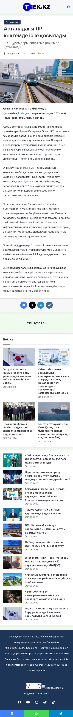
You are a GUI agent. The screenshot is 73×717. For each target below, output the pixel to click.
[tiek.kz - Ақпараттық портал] (36, 6)
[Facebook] (23, 305)
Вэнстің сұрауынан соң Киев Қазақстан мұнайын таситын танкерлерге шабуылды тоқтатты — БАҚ (54, 430)
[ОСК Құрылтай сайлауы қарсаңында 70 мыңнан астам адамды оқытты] (12, 530)
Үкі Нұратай (12, 53)
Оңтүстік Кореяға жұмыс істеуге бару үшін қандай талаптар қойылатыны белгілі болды (17, 376)
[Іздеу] (68, 8)
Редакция (29, 693)
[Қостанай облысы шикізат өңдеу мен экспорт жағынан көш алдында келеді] (19, 411)
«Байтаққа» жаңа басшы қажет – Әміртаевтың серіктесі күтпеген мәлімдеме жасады (47, 459)
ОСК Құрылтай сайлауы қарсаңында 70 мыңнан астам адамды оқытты (45, 529)
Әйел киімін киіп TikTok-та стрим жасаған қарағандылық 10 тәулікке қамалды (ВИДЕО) (47, 561)
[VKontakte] (49, 305)
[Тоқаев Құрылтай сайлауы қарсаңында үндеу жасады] (12, 514)
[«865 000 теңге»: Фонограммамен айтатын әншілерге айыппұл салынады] (12, 596)
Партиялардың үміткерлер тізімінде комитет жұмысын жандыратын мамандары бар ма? (47, 476)
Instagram (24, 113)
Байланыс (43, 693)
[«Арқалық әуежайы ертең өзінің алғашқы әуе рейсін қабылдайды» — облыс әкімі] (12, 579)
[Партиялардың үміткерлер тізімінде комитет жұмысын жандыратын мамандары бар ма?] (12, 477)
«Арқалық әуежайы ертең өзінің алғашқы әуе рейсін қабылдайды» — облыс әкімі (47, 578)
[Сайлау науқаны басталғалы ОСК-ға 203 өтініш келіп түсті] (12, 547)
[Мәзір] (4, 8)
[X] (32, 305)
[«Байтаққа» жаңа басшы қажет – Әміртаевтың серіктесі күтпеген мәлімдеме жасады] (12, 460)
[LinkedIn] (40, 305)
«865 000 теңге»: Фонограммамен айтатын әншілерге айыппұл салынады (45, 595)
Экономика (12, 22)
